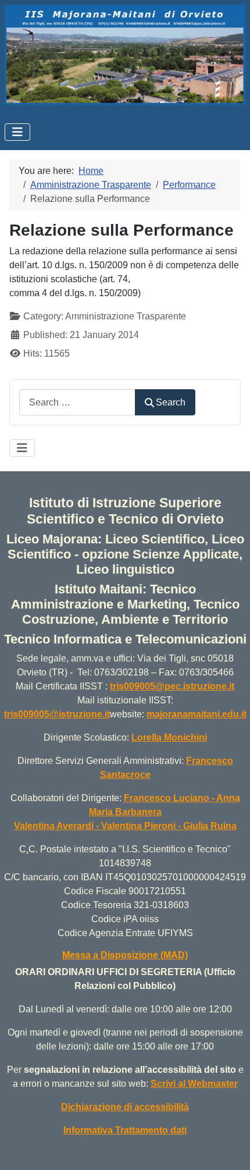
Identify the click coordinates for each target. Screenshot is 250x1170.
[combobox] (77, 402)
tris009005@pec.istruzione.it (172, 686)
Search (170, 402)
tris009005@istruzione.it (57, 714)
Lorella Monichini (169, 737)
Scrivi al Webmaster (194, 1084)
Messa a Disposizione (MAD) (125, 955)
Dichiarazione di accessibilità (125, 1107)
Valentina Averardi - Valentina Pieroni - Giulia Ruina (125, 826)
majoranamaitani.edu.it (197, 714)
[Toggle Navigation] (17, 132)
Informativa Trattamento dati (125, 1130)
